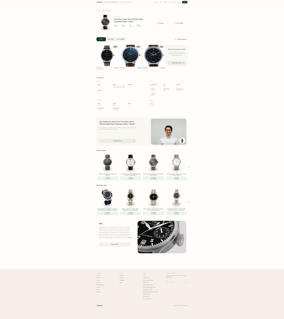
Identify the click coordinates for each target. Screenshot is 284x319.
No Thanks (134, 169)
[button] (134, 152)
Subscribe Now (134, 166)
